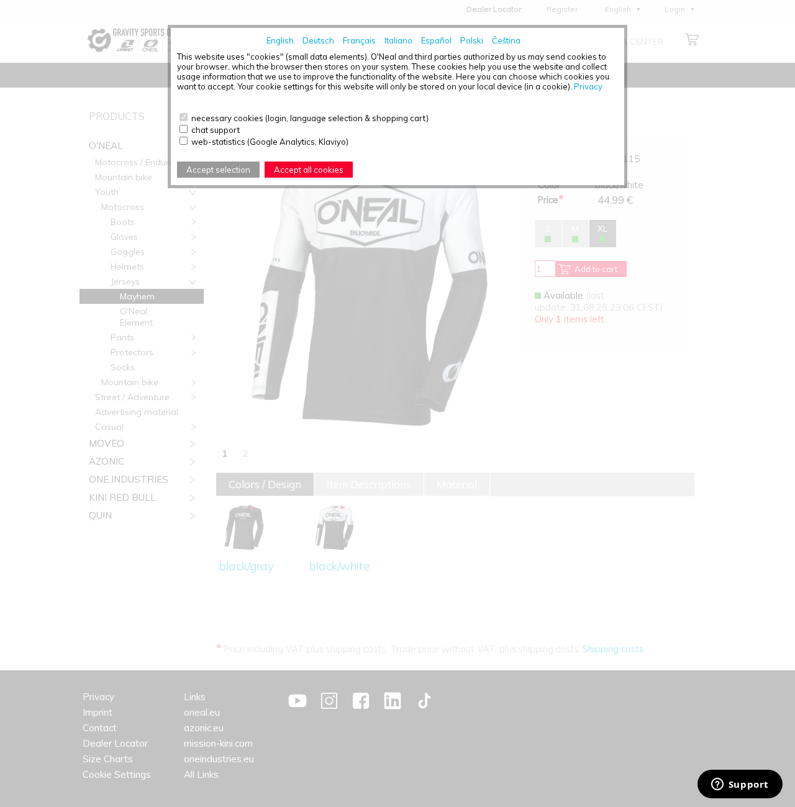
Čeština (506, 40)
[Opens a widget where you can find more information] (740, 785)
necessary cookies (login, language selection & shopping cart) (310, 118)
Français (359, 40)
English (280, 40)
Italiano (398, 40)
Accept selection (218, 170)
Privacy (588, 86)
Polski (471, 40)
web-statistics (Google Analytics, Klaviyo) (269, 142)
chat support (215, 130)
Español (436, 40)
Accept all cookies (308, 170)
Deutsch (318, 40)
